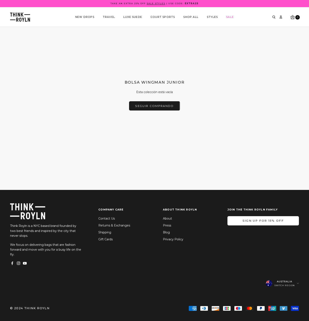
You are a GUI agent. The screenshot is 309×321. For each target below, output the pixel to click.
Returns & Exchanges (114, 225)
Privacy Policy (173, 239)
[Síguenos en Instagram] (18, 263)
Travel (109, 16)
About (167, 218)
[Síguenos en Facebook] (12, 263)
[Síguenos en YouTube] (25, 263)
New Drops (84, 16)
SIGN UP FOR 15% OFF (263, 220)
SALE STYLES (156, 3)
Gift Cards (105, 239)
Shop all (190, 16)
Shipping (104, 232)
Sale (230, 16)
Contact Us (106, 218)
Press (167, 225)
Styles (212, 16)
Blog (166, 232)
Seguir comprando (154, 106)
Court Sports (163, 16)
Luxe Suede (132, 16)
